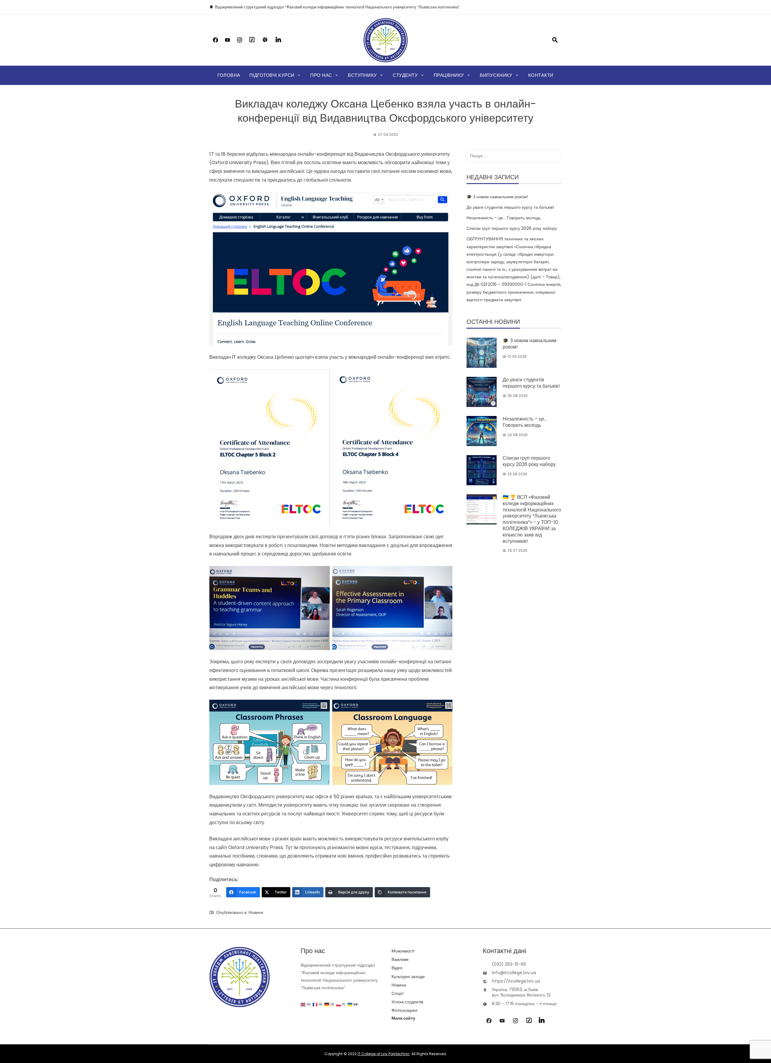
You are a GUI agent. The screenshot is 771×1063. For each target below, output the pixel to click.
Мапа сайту (403, 1018)
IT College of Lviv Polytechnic (383, 1053)
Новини (255, 912)
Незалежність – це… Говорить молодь (504, 218)
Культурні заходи (408, 977)
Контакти (541, 75)
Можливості (403, 951)
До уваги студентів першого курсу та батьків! (510, 207)
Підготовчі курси (272, 75)
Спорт (398, 993)
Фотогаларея (404, 1010)
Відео (397, 968)
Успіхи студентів (407, 1002)
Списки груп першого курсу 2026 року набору (512, 228)
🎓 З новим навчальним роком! (497, 197)
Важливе (400, 959)
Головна (228, 75)
